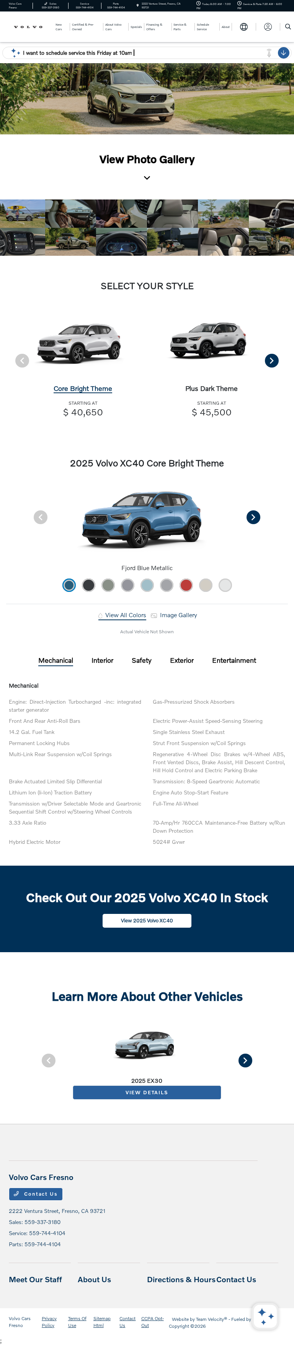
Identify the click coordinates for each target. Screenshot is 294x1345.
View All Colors (125, 614)
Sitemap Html (102, 1322)
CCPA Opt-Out (152, 1322)
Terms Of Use (77, 1322)
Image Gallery (177, 614)
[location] (138, 5)
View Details (147, 1092)
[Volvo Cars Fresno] (29, 26)
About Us (94, 1279)
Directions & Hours (181, 1279)
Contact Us (40, 1194)
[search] (288, 26)
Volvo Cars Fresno (20, 1322)
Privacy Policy (49, 1322)
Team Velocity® (211, 1319)
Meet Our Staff (35, 1279)
